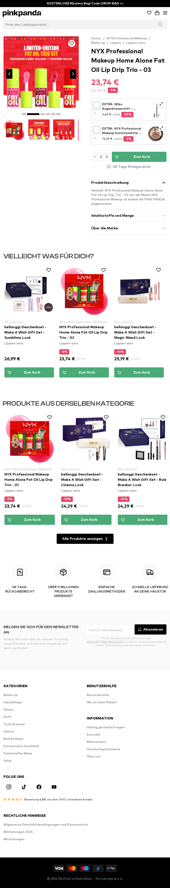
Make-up (98, 42)
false (8, 760)
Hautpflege (13, 702)
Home (98, 38)
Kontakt (93, 734)
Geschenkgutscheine (103, 749)
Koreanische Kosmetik (21, 746)
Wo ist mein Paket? (102, 702)
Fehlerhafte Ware (18, 753)
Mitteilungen (14, 839)
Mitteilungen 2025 (18, 832)
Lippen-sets (135, 42)
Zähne (9, 731)
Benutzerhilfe (98, 695)
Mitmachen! (96, 742)
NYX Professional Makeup (126, 38)
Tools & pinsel (14, 724)
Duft (7, 717)
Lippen (115, 42)
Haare (8, 709)
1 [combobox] (94, 113)
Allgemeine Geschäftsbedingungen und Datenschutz (46, 824)
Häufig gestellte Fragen (106, 727)
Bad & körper (14, 738)
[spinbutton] (101, 157)
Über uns (93, 756)
